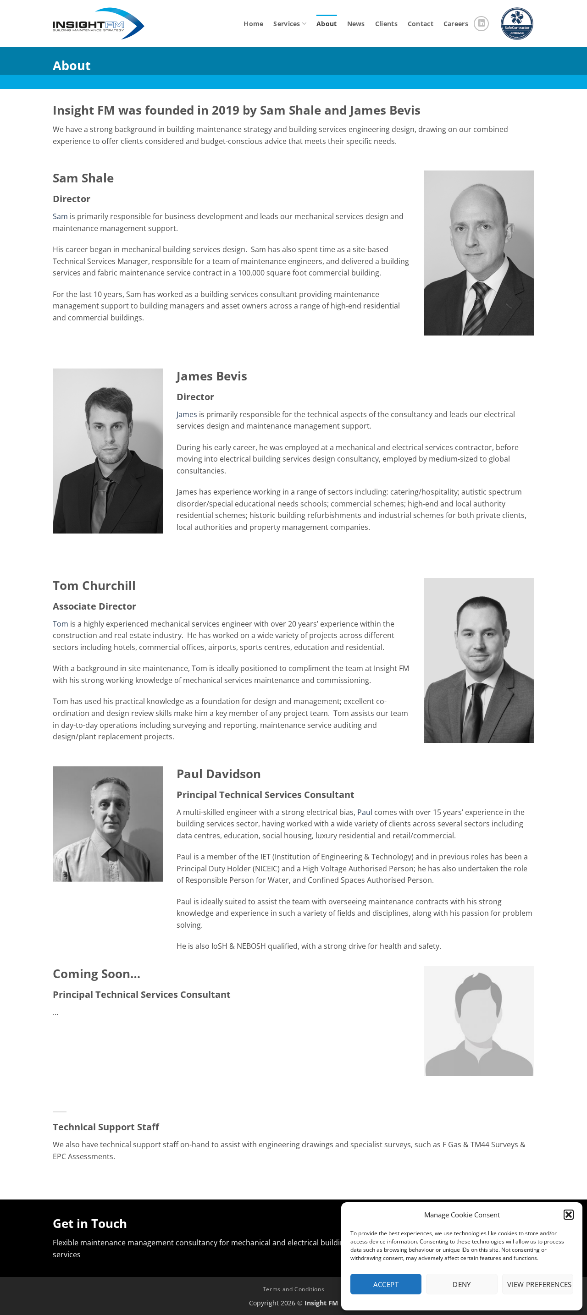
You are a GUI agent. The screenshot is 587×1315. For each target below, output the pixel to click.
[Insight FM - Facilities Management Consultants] (98, 23)
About (326, 23)
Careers (455, 23)
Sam (60, 216)
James (187, 414)
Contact (420, 23)
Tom (60, 624)
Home (253, 23)
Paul (364, 812)
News (356, 23)
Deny (462, 1284)
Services (286, 23)
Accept (386, 1284)
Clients (386, 23)
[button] (568, 1214)
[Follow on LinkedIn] (481, 23)
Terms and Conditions (293, 1289)
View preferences (539, 1284)
